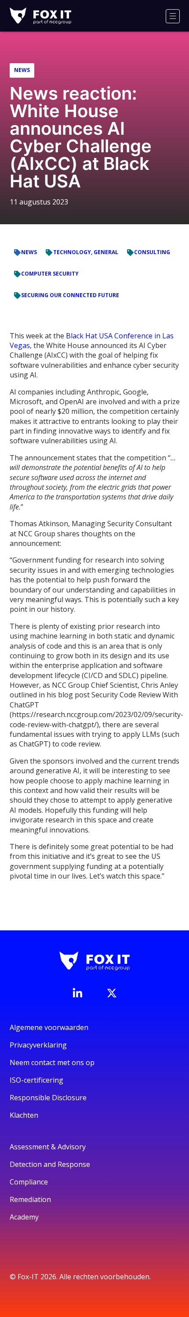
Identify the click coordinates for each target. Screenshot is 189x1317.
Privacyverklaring (38, 1045)
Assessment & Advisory (48, 1147)
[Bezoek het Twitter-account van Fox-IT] (111, 993)
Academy (24, 1217)
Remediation (30, 1199)
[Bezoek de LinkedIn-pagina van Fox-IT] (77, 993)
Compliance (29, 1182)
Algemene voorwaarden (49, 1027)
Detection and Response (50, 1164)
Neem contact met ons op (52, 1062)
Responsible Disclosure (48, 1097)
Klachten (24, 1115)
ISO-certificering (36, 1080)
